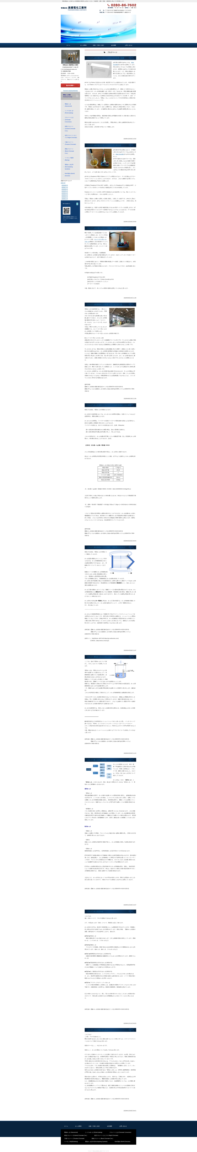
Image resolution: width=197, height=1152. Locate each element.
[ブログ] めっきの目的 (95, 911)
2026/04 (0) (65, 193)
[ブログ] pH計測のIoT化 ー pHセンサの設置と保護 (105, 58)
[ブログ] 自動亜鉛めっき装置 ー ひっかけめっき (104, 304)
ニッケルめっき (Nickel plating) (69, 112)
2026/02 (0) (65, 197)
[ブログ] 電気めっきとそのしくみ (99, 657)
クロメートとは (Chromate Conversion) (69, 120)
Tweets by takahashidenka (70, 90)
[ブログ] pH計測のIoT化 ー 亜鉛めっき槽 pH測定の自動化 (108, 228)
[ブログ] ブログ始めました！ (97, 1030)
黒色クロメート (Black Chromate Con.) (69, 151)
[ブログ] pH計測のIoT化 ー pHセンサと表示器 (104, 145)
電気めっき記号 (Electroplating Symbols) (69, 167)
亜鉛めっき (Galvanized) (68, 105)
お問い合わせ (128, 45)
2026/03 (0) (65, 195)
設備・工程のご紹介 (98, 45)
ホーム (68, 45)
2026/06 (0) (65, 189)
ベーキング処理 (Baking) (69, 159)
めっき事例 (83, 45)
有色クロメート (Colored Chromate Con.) (70, 128)
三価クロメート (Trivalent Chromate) (70, 143)
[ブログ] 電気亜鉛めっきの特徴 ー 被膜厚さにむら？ (106, 547)
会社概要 (113, 45)
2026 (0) (63, 183)
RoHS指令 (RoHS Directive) (70, 174)
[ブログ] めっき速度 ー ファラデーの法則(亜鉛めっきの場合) (109, 405)
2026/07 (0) (65, 187)
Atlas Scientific (120, 154)
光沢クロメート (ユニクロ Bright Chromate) (71, 136)
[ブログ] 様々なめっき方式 (97, 760)
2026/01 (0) (65, 198)
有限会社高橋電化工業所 (97, 1150)
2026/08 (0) (65, 185)
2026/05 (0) (65, 191)
